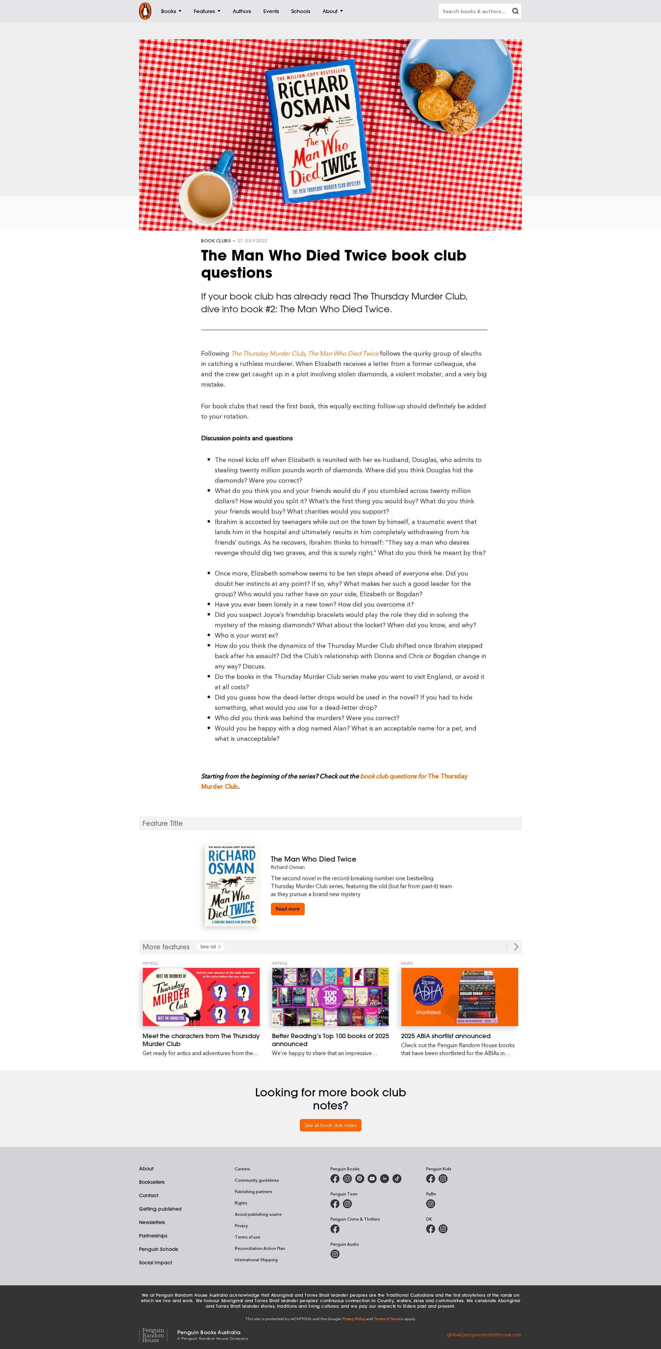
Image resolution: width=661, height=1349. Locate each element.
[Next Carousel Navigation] (516, 946)
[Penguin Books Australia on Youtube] (372, 1178)
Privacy (241, 1225)
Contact (148, 1195)
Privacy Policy (353, 1318)
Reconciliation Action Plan (260, 1248)
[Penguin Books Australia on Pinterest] (359, 1178)
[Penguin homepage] (145, 11)
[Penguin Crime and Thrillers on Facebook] (334, 1228)
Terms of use (247, 1237)
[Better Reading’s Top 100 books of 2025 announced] (330, 997)
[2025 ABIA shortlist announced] (459, 997)
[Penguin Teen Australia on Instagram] (347, 1203)
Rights (241, 1203)
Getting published (160, 1209)
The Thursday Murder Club (268, 353)
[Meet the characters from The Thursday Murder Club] (201, 997)
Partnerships (153, 1236)
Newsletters (152, 1222)
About (146, 1169)
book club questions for (393, 775)
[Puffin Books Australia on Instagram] (430, 1203)
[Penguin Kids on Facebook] (430, 1178)
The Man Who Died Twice (343, 353)
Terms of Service (388, 1318)
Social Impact (155, 1263)
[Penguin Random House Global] (158, 1334)
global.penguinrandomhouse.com (484, 1334)
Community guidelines (257, 1180)
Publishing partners (253, 1191)
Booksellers (152, 1182)
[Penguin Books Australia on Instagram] (347, 1178)
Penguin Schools (158, 1249)
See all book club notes (331, 1125)
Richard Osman (288, 867)
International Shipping (256, 1259)
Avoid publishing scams (258, 1214)
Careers (242, 1169)
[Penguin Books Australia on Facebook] (334, 1178)
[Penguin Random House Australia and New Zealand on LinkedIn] (384, 1178)
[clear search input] (515, 12)
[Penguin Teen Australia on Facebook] (334, 1203)
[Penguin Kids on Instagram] (443, 1178)
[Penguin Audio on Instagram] (334, 1254)
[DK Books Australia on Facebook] (430, 1228)
